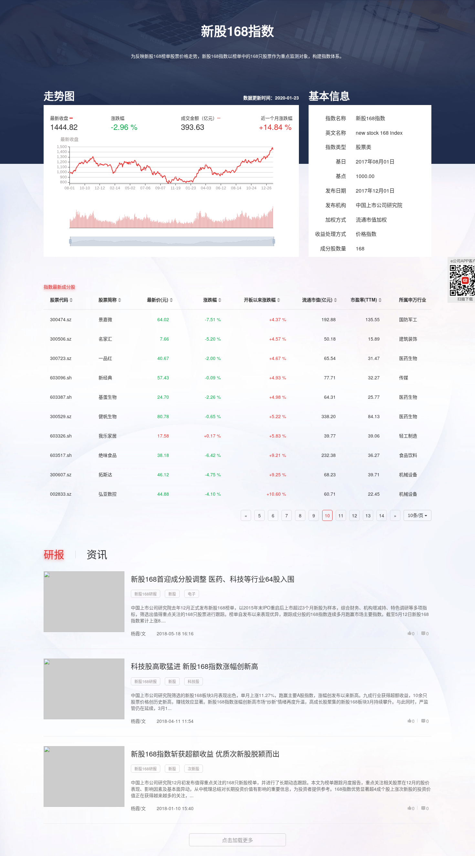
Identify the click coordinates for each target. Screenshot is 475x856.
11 (340, 515)
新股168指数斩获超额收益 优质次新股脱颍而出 (205, 753)
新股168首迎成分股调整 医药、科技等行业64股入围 (212, 579)
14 (381, 515)
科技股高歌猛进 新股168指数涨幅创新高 (194, 666)
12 (354, 515)
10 (327, 515)
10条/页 (416, 515)
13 (368, 515)
